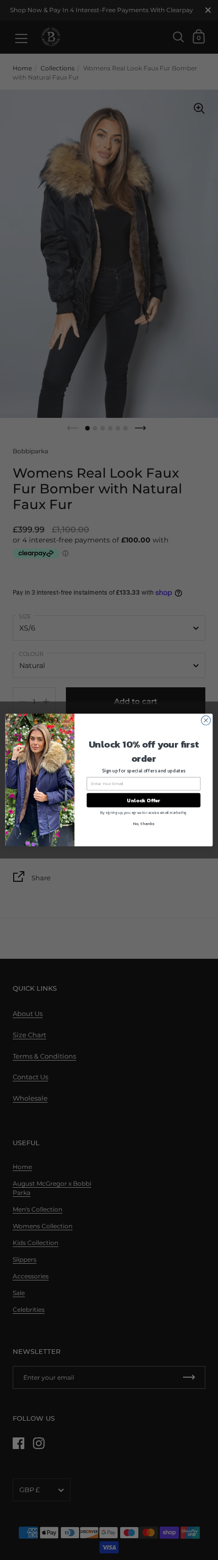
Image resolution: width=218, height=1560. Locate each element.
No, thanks (143, 823)
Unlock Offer (143, 800)
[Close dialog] (205, 720)
